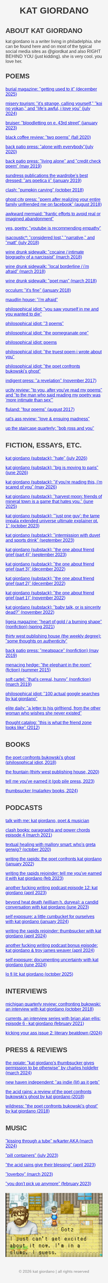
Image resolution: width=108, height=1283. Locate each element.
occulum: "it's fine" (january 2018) (38, 290)
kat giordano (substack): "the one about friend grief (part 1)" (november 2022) (50, 595)
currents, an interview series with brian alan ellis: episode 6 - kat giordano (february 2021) (53, 1021)
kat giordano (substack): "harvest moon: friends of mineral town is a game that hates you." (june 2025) (54, 501)
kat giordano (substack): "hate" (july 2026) (46, 458)
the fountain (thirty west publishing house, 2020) (52, 772)
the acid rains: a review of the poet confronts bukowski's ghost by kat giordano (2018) (48, 1094)
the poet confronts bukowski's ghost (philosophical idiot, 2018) (40, 760)
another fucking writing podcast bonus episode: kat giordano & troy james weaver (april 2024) (52, 948)
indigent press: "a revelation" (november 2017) (51, 380)
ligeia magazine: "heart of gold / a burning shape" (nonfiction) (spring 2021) (54, 624)
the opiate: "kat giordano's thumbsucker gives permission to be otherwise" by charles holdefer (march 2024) (52, 1067)
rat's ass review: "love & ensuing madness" (48, 418)
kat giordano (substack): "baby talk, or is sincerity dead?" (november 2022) (53, 610)
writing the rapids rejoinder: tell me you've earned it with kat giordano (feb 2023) (54, 876)
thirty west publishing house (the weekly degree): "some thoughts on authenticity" (53, 638)
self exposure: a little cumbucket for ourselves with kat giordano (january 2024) (50, 919)
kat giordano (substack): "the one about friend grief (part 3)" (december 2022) (50, 566)
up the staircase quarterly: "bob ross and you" (50, 428)
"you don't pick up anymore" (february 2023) (48, 1183)
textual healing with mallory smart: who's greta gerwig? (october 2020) (51, 847)
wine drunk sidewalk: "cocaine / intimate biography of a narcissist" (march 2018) (45, 254)
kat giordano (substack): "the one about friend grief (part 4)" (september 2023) (50, 552)
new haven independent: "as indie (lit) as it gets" (53, 1082)
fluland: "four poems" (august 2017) (40, 409)
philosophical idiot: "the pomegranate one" (47, 333)
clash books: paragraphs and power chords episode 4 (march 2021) (48, 832)
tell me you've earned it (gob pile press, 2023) (50, 781)
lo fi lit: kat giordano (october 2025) (39, 974)
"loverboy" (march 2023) (29, 1174)
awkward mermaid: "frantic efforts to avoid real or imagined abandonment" (53, 216)
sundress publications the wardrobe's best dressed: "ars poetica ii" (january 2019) (47, 178)
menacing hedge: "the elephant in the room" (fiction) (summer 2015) (48, 667)
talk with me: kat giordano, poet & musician (47, 820)
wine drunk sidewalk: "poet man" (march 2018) (51, 280)
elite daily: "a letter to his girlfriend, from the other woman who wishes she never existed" (53, 710)
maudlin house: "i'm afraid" (32, 299)
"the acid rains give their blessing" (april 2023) (51, 1164)
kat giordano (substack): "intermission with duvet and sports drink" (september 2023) (53, 538)
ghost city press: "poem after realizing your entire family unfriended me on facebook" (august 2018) (54, 202)
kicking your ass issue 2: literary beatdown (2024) (54, 1033)
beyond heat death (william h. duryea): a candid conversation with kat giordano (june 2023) (52, 904)
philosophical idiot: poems (31, 342)
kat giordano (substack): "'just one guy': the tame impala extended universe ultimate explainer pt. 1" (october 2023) (53, 520)
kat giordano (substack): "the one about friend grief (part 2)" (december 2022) (50, 581)
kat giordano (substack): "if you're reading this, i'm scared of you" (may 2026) (54, 484)
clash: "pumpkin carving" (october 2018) (45, 190)
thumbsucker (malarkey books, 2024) (42, 790)
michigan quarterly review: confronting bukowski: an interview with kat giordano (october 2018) (53, 1006)
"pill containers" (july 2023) (32, 1155)
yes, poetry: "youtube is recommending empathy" (53, 228)
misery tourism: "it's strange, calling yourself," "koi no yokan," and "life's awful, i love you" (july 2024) (54, 108)
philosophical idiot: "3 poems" (35, 323)
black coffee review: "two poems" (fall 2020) (48, 137)
